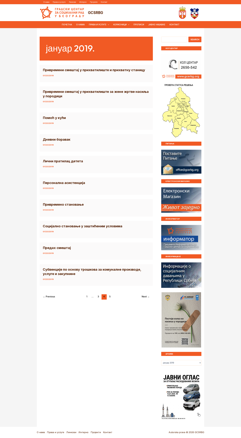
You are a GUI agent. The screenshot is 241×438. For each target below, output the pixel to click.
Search (195, 39)
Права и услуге (59, 2)
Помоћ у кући (54, 118)
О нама (46, 2)
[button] (107, 24)
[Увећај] (197, 295)
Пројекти (93, 2)
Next (146, 296)
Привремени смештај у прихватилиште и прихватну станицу (94, 70)
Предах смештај (57, 248)
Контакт (104, 2)
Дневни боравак (56, 139)
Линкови (72, 2)
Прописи (138, 24)
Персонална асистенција (64, 183)
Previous (49, 296)
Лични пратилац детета (63, 161)
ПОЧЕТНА (67, 24)
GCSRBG (95, 12)
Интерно (83, 2)
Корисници (120, 24)
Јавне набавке (156, 24)
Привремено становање (63, 204)
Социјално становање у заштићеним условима (82, 226)
